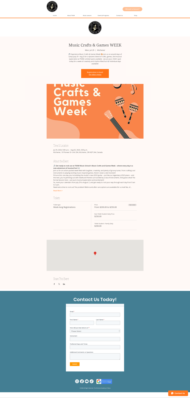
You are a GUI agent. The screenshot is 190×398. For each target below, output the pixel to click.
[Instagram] (77, 381)
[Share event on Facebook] (54, 284)
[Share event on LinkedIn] (64, 284)
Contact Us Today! (95, 299)
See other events (95, 75)
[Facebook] (82, 381)
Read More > (58, 191)
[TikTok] (92, 381)
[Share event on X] (59, 284)
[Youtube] (87, 381)
